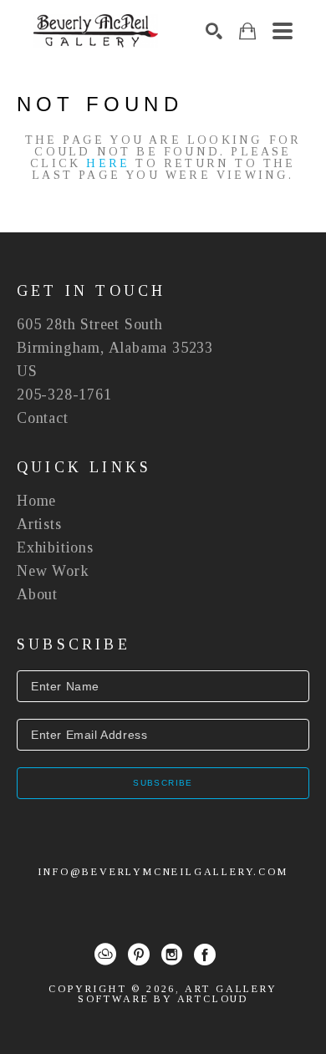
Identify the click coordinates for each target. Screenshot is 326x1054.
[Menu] (283, 31)
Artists (39, 524)
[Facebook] (205, 954)
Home (36, 500)
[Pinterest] (139, 954)
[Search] (214, 31)
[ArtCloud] (105, 954)
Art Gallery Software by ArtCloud (178, 994)
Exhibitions (55, 547)
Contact (43, 417)
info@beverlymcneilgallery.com (163, 872)
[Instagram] (171, 954)
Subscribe (163, 782)
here (108, 163)
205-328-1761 (64, 394)
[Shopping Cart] (247, 31)
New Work (53, 570)
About (37, 594)
